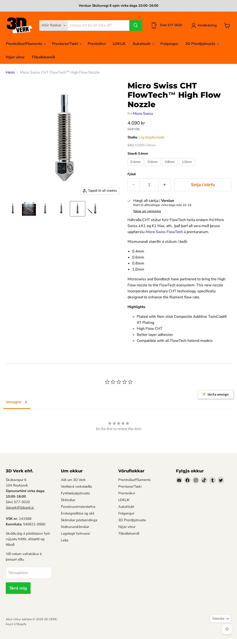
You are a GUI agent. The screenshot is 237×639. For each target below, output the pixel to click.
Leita (64, 540)
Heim (10, 72)
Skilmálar (68, 500)
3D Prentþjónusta (200, 43)
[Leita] (135, 25)
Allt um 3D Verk (73, 479)
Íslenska (218, 618)
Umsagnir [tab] (14, 402)
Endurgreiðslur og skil (77, 513)
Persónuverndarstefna (78, 506)
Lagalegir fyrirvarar (75, 533)
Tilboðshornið (43, 57)
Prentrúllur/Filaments (24, 43)
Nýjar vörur (15, 57)
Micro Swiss (143, 113)
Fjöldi (132, 174)
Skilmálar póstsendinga (79, 520)
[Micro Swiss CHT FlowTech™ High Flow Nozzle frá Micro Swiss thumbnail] (12, 208)
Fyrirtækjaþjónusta (75, 493)
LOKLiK (119, 43)
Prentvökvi (97, 43)
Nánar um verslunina (147, 211)
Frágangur (169, 43)
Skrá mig (18, 588)
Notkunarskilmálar (75, 526)
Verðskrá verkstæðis (76, 486)
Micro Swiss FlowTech (165, 231)
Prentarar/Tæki (65, 43)
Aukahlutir (142, 43)
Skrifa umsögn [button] (218, 394)
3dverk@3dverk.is (20, 507)
